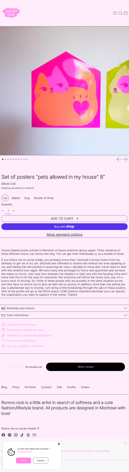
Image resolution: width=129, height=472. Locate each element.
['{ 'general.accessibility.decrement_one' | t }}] (2, 211)
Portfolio (30, 387)
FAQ (59, 387)
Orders (85, 387)
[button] (120, 13)
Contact (46, 387)
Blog (4, 387)
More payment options (64, 234)
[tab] (2, 159)
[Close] (59, 444)
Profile (71, 387)
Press (15, 387)
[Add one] (14, 211)
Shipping (5, 188)
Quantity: (7, 204)
